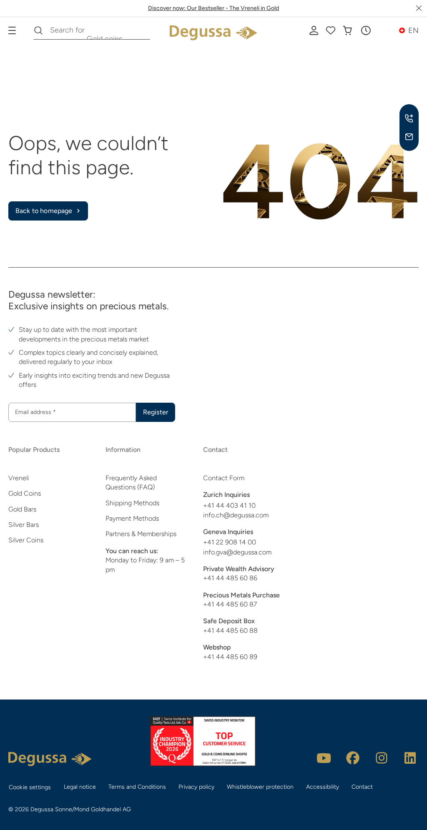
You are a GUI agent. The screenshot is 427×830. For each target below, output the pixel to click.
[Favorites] (330, 30)
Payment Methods (132, 518)
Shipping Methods (132, 503)
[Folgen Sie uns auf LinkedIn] (410, 758)
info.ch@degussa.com (236, 515)
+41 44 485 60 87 (230, 604)
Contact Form (223, 478)
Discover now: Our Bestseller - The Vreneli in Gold (213, 8)
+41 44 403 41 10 (229, 505)
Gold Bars (22, 509)
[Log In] (314, 30)
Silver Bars (23, 525)
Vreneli (18, 478)
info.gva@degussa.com (237, 552)
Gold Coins (24, 493)
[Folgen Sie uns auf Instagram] (381, 758)
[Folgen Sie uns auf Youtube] (324, 758)
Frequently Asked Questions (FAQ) (131, 482)
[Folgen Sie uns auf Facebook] (352, 758)
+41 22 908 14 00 (229, 542)
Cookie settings (30, 787)
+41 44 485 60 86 (230, 578)
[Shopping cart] (347, 30)
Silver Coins (25, 540)
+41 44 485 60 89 (230, 657)
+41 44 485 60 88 (230, 630)
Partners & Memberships (140, 534)
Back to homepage (44, 211)
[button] (365, 30)
